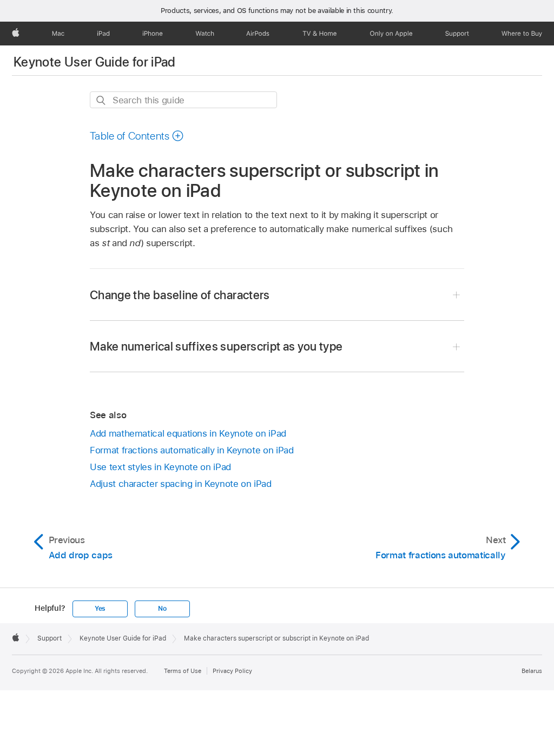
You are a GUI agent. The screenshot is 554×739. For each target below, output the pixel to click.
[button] (137, 135)
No (162, 608)
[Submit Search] (101, 100)
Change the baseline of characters (180, 295)
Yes (100, 608)
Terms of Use (182, 671)
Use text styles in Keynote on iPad (160, 466)
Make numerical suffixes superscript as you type (216, 346)
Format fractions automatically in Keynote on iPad (192, 450)
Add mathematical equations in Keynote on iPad (188, 433)
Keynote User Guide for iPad (95, 62)
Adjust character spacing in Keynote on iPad (181, 483)
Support (49, 638)
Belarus (532, 671)
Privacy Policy (232, 671)
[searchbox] (183, 99)
